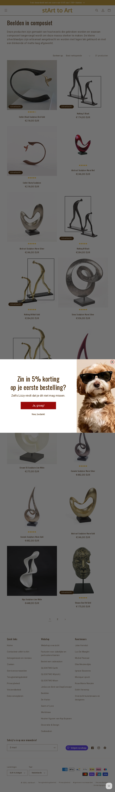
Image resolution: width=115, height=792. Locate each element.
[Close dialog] (112, 362)
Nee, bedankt (38, 414)
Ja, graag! (38, 405)
